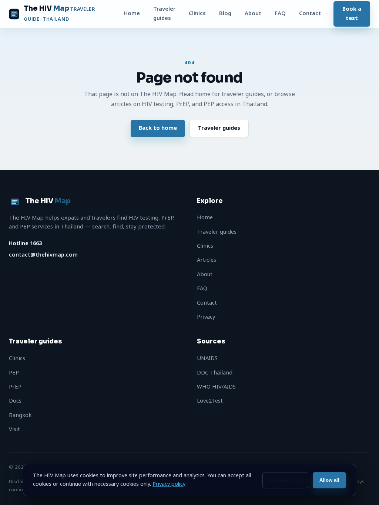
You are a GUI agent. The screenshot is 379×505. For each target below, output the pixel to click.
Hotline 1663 (25, 243)
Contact (310, 13)
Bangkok (20, 415)
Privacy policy (168, 484)
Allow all (329, 480)
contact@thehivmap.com (43, 255)
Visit (14, 429)
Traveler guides (164, 13)
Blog (225, 13)
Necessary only (285, 480)
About (253, 13)
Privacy (206, 317)
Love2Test (210, 401)
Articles (206, 260)
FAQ (280, 13)
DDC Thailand (214, 373)
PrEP (15, 387)
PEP (14, 373)
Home (132, 13)
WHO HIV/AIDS (216, 387)
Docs (15, 401)
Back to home (158, 128)
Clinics (197, 13)
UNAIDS (207, 358)
